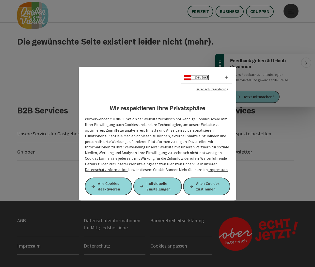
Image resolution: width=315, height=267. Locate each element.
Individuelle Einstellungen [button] (158, 186)
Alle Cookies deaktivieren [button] (109, 186)
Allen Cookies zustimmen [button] (208, 186)
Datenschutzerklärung (212, 89)
